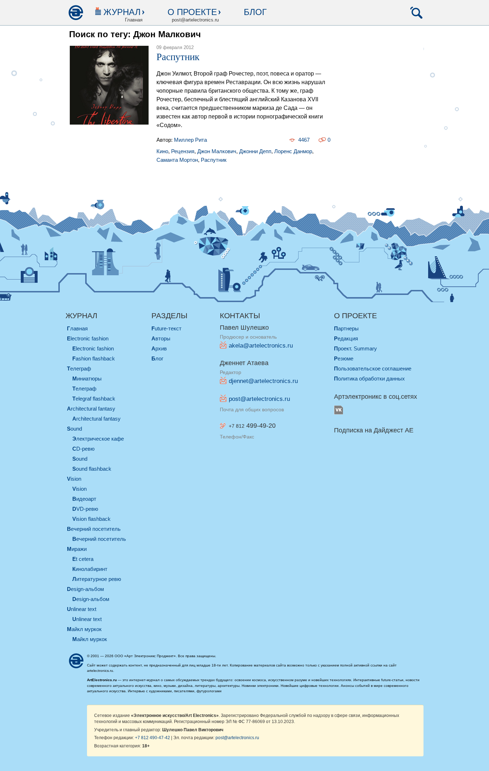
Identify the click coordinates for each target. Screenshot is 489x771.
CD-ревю (83, 449)
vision (74, 479)
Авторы (160, 338)
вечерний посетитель (94, 529)
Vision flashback (91, 519)
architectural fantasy (91, 409)
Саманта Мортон (177, 160)
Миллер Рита (190, 140)
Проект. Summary (355, 348)
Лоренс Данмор (293, 151)
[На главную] (76, 12)
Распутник (177, 57)
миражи (77, 549)
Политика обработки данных (369, 378)
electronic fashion (87, 338)
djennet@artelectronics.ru (263, 381)
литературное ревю (96, 579)
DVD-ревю (85, 509)
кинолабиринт (89, 569)
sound (74, 429)
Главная (77, 328)
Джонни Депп (255, 151)
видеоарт (84, 499)
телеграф (79, 368)
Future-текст (166, 328)
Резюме (343, 358)
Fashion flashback (93, 358)
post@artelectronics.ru (259, 399)
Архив (159, 348)
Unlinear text (87, 619)
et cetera (82, 559)
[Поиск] (416, 12)
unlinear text (81, 609)
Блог (255, 12)
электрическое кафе (98, 439)
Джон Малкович (216, 151)
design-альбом (85, 589)
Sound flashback (91, 469)
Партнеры (346, 328)
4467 (304, 140)
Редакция (346, 338)
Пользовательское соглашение (372, 368)
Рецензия (182, 151)
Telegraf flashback (93, 399)
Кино (162, 151)
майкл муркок (84, 629)
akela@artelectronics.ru (261, 345)
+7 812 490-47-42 (152, 737)
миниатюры (87, 378)
